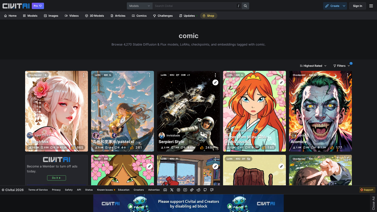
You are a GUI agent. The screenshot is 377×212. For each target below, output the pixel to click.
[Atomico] (320, 111)
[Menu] (371, 6)
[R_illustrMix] (56, 111)
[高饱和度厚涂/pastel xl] (122, 111)
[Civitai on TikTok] (191, 189)
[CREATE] (215, 82)
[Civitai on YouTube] (185, 189)
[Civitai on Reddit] (198, 189)
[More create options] (344, 6)
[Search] (245, 5)
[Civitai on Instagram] (178, 189)
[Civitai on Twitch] (212, 189)
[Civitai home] (16, 6)
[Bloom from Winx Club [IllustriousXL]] (254, 111)
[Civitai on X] (171, 189)
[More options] (83, 75)
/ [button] (238, 6)
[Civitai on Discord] (165, 189)
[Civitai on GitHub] (205, 189)
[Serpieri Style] (188, 111)
